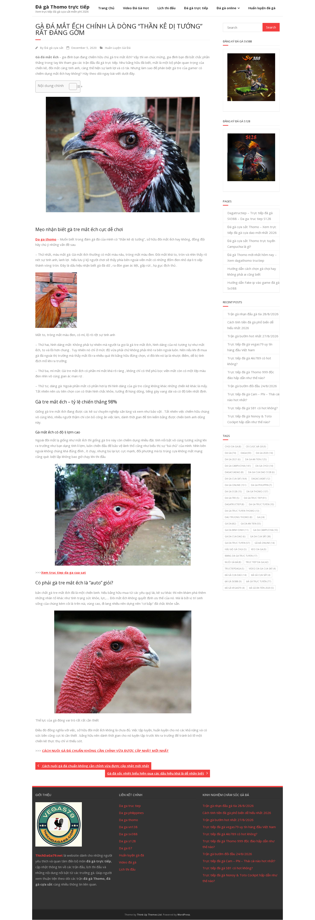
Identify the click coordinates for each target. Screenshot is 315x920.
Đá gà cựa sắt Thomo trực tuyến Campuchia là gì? (251, 244)
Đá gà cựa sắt (53, 48)
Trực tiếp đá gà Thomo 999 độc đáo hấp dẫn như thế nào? (250, 375)
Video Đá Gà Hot (136, 8)
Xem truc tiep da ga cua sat (63, 572)
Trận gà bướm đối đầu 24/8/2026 (252, 386)
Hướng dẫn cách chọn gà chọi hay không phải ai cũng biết (251, 271)
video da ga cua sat (262, 568)
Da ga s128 (127, 841)
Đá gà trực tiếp (196, 8)
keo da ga (258, 549)
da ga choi (264, 465)
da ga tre (232, 497)
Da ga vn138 (128, 827)
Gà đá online (264, 542)
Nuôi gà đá (233, 562)
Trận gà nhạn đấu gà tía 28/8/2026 (253, 314)
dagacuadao (234, 472)
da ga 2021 (232, 459)
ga (260, 517)
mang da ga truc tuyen (241, 555)
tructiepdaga (234, 568)
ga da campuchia (265, 530)
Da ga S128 (233, 491)
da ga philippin (261, 485)
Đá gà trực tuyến (258, 581)
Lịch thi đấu (167, 8)
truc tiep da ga (257, 562)
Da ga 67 (125, 848)
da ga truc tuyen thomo (242, 510)
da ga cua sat (236, 478)
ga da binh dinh (236, 530)
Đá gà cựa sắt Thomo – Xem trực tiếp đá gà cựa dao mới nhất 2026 (252, 230)
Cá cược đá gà (256, 446)
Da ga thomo (45, 239)
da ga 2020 (264, 452)
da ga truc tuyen (261, 504)
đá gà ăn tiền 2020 (261, 587)
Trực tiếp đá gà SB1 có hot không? (252, 408)
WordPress (183, 914)
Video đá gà (127, 862)
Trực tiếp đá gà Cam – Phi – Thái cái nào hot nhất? (253, 397)
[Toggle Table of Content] (71, 86)
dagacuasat (260, 478)
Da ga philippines (131, 813)
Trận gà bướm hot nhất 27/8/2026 (252, 336)
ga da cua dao (235, 536)
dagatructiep (234, 504)
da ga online (235, 485)
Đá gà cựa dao (235, 575)
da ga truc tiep (255, 497)
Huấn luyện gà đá (131, 855)
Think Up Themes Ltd (149, 914)
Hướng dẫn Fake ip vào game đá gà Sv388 (253, 285)
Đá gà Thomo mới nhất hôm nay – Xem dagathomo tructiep (252, 257)
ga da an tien (251, 523)
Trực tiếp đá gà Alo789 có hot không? (249, 361)
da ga (230, 452)
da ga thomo (257, 491)
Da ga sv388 (128, 834)
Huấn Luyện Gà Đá (117, 48)
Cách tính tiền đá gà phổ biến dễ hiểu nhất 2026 (250, 325)
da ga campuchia (238, 465)
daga (246, 452)
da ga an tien (256, 459)
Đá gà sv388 (233, 581)
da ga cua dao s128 (261, 472)
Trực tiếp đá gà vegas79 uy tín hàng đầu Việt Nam (249, 347)
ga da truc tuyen (237, 542)
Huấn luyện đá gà (261, 8)
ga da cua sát (260, 536)
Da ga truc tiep (130, 806)
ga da (230, 523)
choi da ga (233, 446)
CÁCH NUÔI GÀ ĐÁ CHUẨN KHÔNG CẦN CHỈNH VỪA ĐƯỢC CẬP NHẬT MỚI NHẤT (105, 750)
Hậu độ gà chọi (235, 549)
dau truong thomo (238, 517)
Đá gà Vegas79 (234, 587)
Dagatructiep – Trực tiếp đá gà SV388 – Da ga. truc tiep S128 (250, 216)
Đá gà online (226, 8)
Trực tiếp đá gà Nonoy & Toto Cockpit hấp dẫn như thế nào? (249, 419)
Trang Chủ (106, 8)
